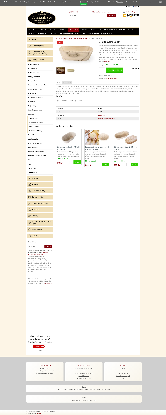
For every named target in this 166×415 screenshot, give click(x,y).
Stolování (35, 184)
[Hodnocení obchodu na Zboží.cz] (40, 346)
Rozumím (83, 4)
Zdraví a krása (93, 33)
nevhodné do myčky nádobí (106, 118)
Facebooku (48, 283)
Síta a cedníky (32, 160)
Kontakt (123, 368)
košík (133, 15)
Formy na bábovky (33, 64)
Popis (58, 83)
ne (160, 2)
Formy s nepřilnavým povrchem (37, 85)
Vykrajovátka (32, 168)
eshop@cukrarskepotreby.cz (102, 12)
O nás (123, 371)
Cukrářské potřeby (46, 30)
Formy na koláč (32, 81)
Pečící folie (31, 135)
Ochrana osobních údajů (83, 378)
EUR (129, 6)
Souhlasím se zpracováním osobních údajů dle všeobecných (40, 252)
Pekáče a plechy (33, 139)
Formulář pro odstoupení (123, 376)
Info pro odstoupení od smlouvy (44, 373)
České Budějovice (68, 389)
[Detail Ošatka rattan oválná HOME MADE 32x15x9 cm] (69, 137)
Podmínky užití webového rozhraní (84, 373)
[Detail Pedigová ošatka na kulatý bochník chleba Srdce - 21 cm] (97, 137)
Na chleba (31, 114)
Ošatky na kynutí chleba (36, 122)
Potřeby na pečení (38, 60)
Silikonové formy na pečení (36, 151)
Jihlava (84, 400)
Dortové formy (32, 68)
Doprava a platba (44, 368)
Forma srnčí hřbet (33, 72)
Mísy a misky (32, 106)
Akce (34, 30)
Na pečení (72, 30)
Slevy (34, 39)
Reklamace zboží (123, 373)
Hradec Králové (78, 389)
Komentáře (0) (67, 83)
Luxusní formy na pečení (35, 97)
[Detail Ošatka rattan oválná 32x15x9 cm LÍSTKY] (126, 137)
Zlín (95, 400)
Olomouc (89, 400)
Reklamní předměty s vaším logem (72, 33)
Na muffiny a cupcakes (35, 110)
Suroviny (61, 30)
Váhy (29, 164)
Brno (73, 400)
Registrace (135, 12)
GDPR (84, 371)
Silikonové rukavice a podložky (37, 156)
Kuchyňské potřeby (107, 30)
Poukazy (54, 33)
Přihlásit (48, 246)
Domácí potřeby (125, 30)
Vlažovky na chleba (34, 126)
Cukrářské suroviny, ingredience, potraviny (39, 53)
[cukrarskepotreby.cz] (42, 18)
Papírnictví (42, 33)
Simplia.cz (39, 413)
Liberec (86, 389)
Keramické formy (33, 93)
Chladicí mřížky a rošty (35, 89)
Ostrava (78, 400)
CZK (126, 6)
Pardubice (92, 389)
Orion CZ (107, 62)
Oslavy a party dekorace (40, 203)
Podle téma (105, 33)
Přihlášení (128, 12)
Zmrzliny (84, 30)
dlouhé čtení (120, 2)
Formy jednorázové (34, 76)
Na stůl (93, 30)
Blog (123, 378)
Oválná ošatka (102, 115)
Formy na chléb (33, 118)
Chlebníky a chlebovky (35, 131)
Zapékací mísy (32, 172)
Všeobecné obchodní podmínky (83, 368)
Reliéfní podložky (33, 147)
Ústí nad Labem (105, 389)
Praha (59, 389)
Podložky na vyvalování (35, 143)
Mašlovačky (31, 101)
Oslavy (31, 33)
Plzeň (98, 389)
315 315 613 (74, 12)
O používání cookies (83, 376)
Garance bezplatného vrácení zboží (44, 371)
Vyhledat (112, 15)
